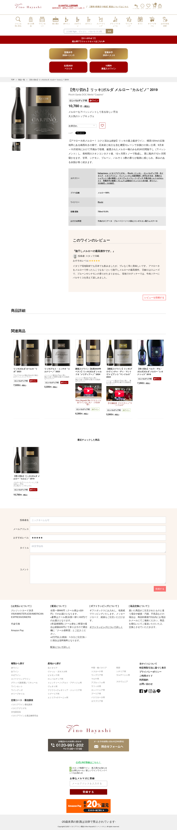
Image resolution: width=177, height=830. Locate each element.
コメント (24, 569)
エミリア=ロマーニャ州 (58, 697)
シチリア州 (121, 671)
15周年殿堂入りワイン (108, 67)
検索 (109, 31)
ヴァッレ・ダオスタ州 (57, 671)
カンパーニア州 (98, 689)
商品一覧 (21, 79)
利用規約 (143, 679)
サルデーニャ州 (123, 674)
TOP (12, 79)
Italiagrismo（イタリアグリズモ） (112, 173)
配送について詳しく (60, 647)
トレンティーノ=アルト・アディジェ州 (65, 682)
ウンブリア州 (97, 674)
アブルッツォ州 (98, 682)
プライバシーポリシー (150, 671)
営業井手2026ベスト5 (68, 54)
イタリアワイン (111, 175)
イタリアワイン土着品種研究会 (24, 715)
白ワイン (95, 409)
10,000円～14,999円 (106, 183)
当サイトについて (148, 663)
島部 (118, 667)
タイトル (24, 548)
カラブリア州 (97, 701)
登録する (88, 791)
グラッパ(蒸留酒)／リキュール (24, 682)
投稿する (159, 588)
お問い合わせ (146, 683)
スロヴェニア (122, 681)
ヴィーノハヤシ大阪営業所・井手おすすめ (136, 175)
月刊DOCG (16, 711)
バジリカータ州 (98, 697)
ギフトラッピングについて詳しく (106, 627)
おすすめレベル (21, 538)
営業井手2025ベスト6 (109, 54)
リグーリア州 (53, 693)
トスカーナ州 (97, 671)
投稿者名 (24, 520)
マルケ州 (95, 678)
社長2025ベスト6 (68, 67)
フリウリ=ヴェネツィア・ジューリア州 (65, 690)
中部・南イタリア (99, 667)
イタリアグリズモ (19, 708)
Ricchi (100, 202)
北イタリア (52, 667)
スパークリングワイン (20, 678)
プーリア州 (96, 693)
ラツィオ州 (96, 686)
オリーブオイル (18, 693)
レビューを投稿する (154, 297)
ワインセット (17, 686)
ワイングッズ (17, 690)
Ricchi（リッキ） (135, 173)
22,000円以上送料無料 (68, 5)
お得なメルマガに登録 (82, 778)
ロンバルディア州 (78, 100)
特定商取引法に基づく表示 (152, 667)
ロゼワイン (16, 675)
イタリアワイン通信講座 (21, 704)
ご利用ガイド (146, 675)
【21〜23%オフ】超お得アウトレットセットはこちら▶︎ (88, 40)
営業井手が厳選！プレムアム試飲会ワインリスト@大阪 (125, 180)
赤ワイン (93, 100)
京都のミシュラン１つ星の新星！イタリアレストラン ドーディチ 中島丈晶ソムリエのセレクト (131, 178)
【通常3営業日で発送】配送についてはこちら (108, 6)
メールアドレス (21, 529)
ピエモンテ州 (53, 675)
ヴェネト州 (52, 686)
